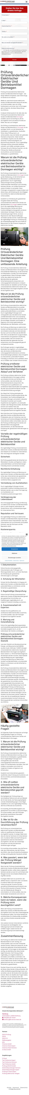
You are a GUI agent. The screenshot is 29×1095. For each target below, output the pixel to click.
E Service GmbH (7, 1044)
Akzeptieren (14, 549)
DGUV (4, 1036)
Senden (14, 59)
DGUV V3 (5, 1038)
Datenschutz (16, 560)
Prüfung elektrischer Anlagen (10, 1073)
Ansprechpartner (7, 26)
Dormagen (19, 117)
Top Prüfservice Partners (9, 1062)
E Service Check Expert (9, 1046)
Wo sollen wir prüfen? (8, 37)
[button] (26, 534)
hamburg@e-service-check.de (12, 1019)
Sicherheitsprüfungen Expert (10, 1070)
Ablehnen (14, 553)
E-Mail (4, 20)
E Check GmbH (6, 1049)
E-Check (4, 1058)
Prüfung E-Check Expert (9, 1071)
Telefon (4, 31)
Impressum (22, 560)
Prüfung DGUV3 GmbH (9, 1066)
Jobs (3, 1042)
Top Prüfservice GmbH (8, 1064)
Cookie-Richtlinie (8, 560)
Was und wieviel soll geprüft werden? (12, 42)
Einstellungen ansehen (14, 557)
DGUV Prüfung (6, 1034)
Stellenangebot (6, 1040)
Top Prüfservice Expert (8, 1060)
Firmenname (5, 15)
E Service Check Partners (9, 1048)
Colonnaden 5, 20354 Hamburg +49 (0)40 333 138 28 (11, 1015)
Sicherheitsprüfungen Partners (11, 1068)
